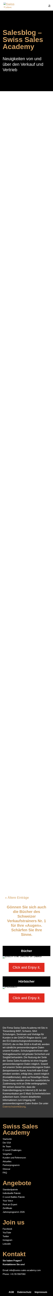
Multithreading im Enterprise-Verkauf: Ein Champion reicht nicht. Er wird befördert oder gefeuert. (25, 699)
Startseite (7, 1139)
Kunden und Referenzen (14, 1157)
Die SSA (7, 1142)
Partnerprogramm (11, 1165)
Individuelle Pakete (12, 1193)
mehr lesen (15, 172)
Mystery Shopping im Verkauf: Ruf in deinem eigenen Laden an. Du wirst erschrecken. (26, 220)
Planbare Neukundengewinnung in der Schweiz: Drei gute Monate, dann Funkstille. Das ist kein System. (26, 391)
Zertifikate (7, 1208)
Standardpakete (10, 1189)
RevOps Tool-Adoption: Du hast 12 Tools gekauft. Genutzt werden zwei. (26, 541)
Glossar (6, 1169)
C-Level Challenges (12, 1150)
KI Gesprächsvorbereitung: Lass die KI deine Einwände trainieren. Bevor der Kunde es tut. (25, 302)
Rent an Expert (10, 1204)
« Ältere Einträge (17, 897)
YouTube (7, 1232)
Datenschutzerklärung (14, 1106)
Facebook (7, 1229)
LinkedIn (7, 1244)
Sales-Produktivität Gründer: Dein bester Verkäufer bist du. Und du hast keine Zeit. (25, 851)
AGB (11, 1292)
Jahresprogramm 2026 (14, 1212)
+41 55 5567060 (17, 1274)
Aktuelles (7, 1161)
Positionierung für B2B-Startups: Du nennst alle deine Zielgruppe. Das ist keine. (24, 613)
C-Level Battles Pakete (14, 1197)
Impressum (41, 1292)
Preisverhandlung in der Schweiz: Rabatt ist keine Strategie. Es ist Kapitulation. (26, 466)
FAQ (5, 1172)
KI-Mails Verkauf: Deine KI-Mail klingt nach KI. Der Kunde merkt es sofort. (24, 778)
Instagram (7, 1240)
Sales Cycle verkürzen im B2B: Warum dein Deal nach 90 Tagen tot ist (26, 141)
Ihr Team (7, 1146)
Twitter (6, 1236)
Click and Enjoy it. (26, 967)
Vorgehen (7, 1154)
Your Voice (8, 1200)
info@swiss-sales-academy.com (25, 1270)
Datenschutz (24, 1292)
